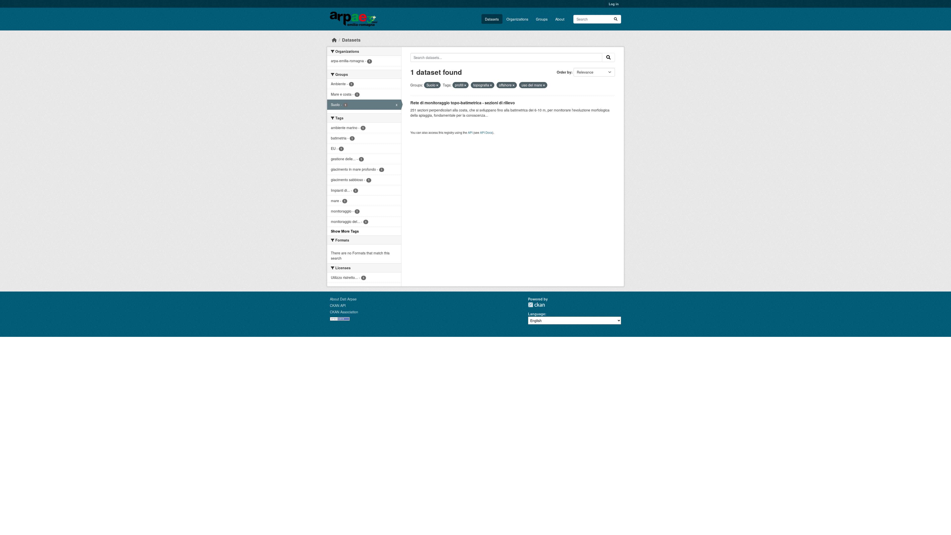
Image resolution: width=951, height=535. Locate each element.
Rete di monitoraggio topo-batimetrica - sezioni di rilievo (462, 103)
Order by (564, 72)
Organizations (517, 19)
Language (536, 313)
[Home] (334, 40)
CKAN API (338, 305)
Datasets (492, 19)
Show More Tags (345, 231)
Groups (542, 19)
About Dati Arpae (343, 298)
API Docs (486, 132)
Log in (614, 3)
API (470, 132)
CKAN (536, 304)
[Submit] (616, 19)
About (559, 19)
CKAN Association (344, 311)
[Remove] (437, 85)
